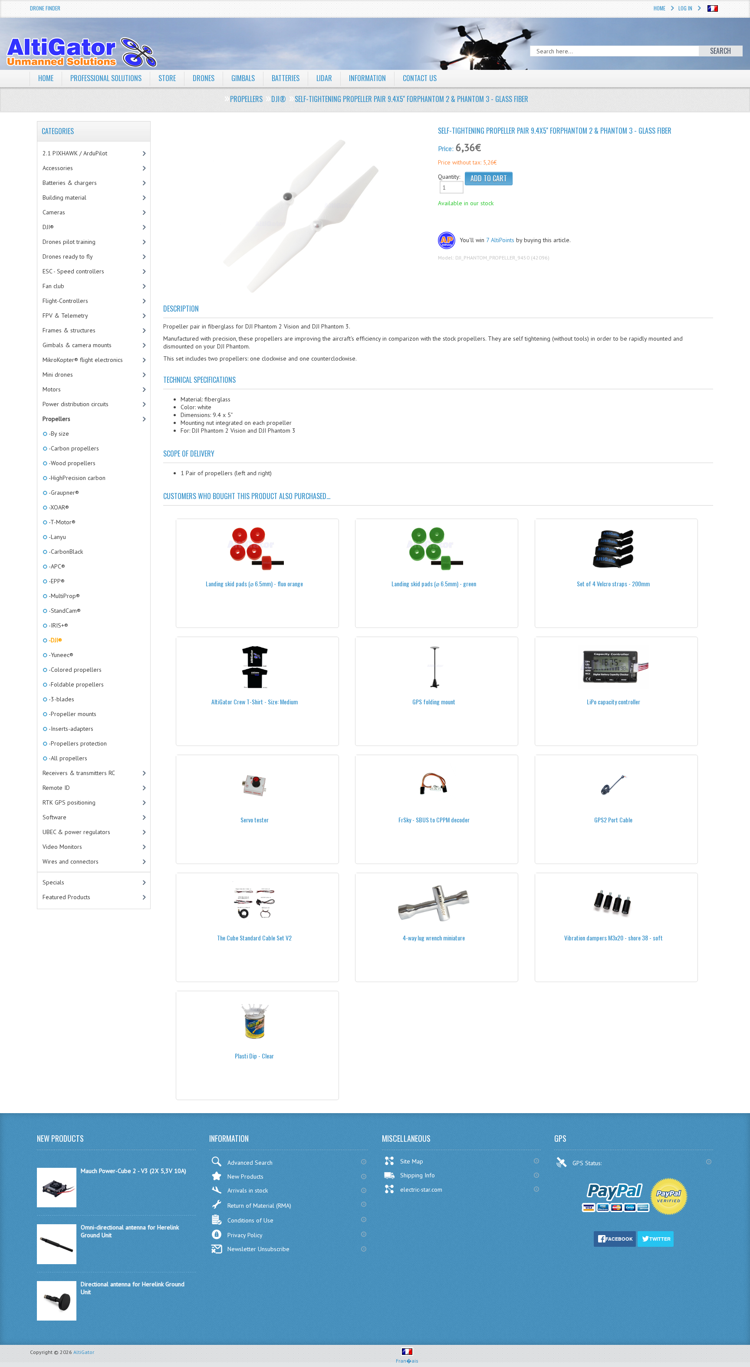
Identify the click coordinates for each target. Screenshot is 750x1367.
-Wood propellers (71, 463)
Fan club (53, 286)
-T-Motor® (61, 522)
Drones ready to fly (68, 256)
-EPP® (56, 581)
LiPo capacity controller (613, 701)
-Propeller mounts (71, 714)
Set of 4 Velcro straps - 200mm (613, 583)
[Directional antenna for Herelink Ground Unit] (56, 1318)
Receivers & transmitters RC (79, 773)
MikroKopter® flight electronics (83, 360)
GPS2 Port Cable (613, 819)
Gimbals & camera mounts (77, 345)
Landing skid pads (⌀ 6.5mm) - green (433, 583)
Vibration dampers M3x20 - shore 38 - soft (613, 937)
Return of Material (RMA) (259, 1205)
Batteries (285, 78)
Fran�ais (407, 1360)
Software (54, 817)
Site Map (411, 1161)
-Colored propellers (74, 670)
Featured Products (66, 897)
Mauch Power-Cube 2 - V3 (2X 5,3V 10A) (133, 1171)
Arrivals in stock (247, 1190)
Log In (685, 8)
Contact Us (420, 78)
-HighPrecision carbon (76, 478)
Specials (53, 882)
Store (167, 78)
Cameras (54, 212)
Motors (52, 389)
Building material (64, 197)
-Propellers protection (77, 743)
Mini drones (58, 374)
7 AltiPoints (500, 240)
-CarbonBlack (65, 551)
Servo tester (254, 819)
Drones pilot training (69, 242)
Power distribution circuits (76, 404)
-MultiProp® (63, 596)
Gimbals (243, 78)
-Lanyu (56, 537)
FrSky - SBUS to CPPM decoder (434, 819)
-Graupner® (63, 492)
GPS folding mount (433, 701)
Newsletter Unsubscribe (258, 1249)
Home (659, 8)
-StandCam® (64, 610)
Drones (203, 78)
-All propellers (67, 758)
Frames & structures (69, 330)
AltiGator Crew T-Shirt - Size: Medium (254, 701)
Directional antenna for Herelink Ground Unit (132, 1288)
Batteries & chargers (70, 183)
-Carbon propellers (73, 448)
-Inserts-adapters (70, 729)
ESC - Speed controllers (73, 271)
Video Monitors (62, 847)
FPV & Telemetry (65, 315)
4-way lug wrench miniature (434, 937)
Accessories (58, 168)
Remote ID (56, 788)
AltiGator (83, 1352)
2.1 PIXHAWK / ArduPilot (75, 153)
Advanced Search (250, 1163)
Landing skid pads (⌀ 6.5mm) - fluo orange (254, 583)
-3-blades (60, 699)
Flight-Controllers (65, 301)
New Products (245, 1176)
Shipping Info (417, 1175)
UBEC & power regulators (76, 832)
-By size (58, 433)
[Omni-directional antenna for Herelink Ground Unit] (56, 1262)
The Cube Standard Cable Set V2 (254, 937)
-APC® (56, 566)
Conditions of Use (250, 1220)
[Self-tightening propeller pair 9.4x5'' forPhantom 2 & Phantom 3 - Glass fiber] (297, 216)
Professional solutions (105, 78)
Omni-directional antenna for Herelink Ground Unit (130, 1231)
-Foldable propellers (75, 684)
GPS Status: (587, 1163)
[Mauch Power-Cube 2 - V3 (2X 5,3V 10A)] (56, 1205)
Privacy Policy (245, 1235)
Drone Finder (45, 8)
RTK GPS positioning (69, 802)
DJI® (48, 227)
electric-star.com (421, 1189)
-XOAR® (58, 507)
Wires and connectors (71, 861)
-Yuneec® (60, 655)
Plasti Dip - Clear (254, 1055)
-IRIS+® (57, 625)
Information (367, 78)
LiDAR (324, 78)
